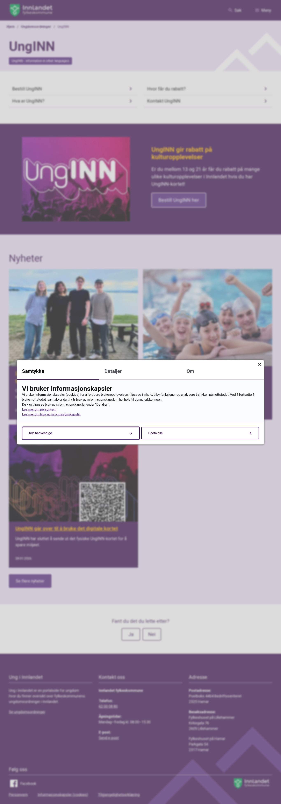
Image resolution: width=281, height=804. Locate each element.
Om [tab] (190, 371)
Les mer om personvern (39, 409)
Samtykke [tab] (33, 371)
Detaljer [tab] (113, 371)
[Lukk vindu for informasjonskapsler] (259, 364)
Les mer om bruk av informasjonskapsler (51, 414)
